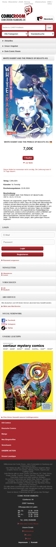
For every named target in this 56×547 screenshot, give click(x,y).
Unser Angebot (11, 46)
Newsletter (13, 2)
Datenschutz (41, 2)
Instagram (11, 324)
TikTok (10, 328)
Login (22, 249)
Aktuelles (9, 41)
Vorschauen (6, 445)
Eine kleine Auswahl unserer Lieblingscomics (20, 417)
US (4, 288)
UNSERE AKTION (9, 451)
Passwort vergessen (11, 260)
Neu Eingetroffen (9, 439)
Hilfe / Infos (50, 3)
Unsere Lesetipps (9, 456)
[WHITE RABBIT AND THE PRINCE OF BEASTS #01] (28, 101)
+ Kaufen (28, 158)
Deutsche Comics (9, 428)
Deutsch (6, 290)
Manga (4, 434)
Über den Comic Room (28, 524)
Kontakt (34, 542)
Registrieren (22, 254)
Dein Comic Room (13, 51)
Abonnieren (7, 273)
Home (4, 2)
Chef (29, 539)
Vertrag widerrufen (28, 3)
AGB (21, 2)
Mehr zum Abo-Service (12, 306)
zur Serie (29, 163)
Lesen (5, 275)
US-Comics (6, 423)
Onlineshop (29, 531)
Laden (28, 535)
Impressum (23, 542)
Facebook (11, 320)
